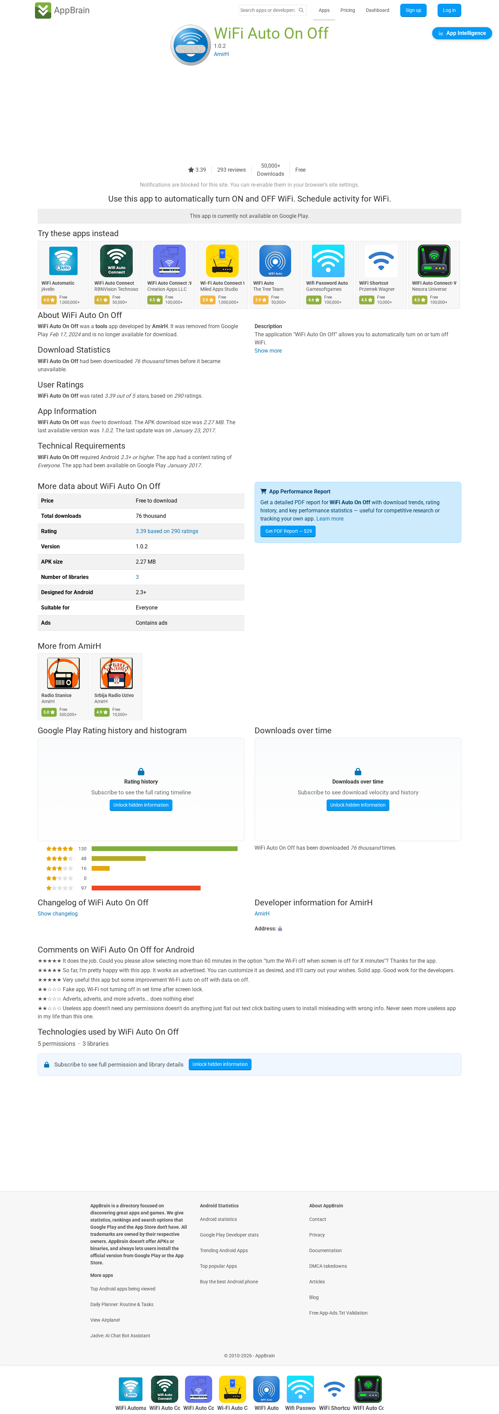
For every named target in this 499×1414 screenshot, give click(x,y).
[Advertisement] (241, 114)
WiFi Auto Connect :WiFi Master (169, 283)
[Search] (301, 10)
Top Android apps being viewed (122, 1289)
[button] (358, 929)
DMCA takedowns (328, 1266)
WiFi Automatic (57, 283)
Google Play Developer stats (229, 1235)
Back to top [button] (482, 1352)
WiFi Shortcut (373, 283)
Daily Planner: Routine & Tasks (121, 1304)
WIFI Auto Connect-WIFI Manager (434, 283)
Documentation (325, 1250)
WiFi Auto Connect (114, 283)
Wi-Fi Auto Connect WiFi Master (222, 283)
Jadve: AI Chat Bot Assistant (120, 1335)
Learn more (330, 518)
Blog (314, 1297)
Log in (449, 10)
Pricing (347, 10)
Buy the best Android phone (229, 1281)
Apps (324, 10)
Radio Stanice (56, 695)
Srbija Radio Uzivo (114, 695)
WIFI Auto (263, 283)
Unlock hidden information (141, 804)
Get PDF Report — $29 (288, 531)
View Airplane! (105, 1320)
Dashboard (377, 10)
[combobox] (267, 10)
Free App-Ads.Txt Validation (338, 1313)
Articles (317, 1281)
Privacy (317, 1235)
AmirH (89, 646)
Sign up (413, 10)
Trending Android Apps (224, 1250)
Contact (317, 1219)
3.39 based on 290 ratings (167, 531)
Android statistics (218, 1219)
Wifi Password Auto (327, 283)
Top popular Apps (218, 1266)
